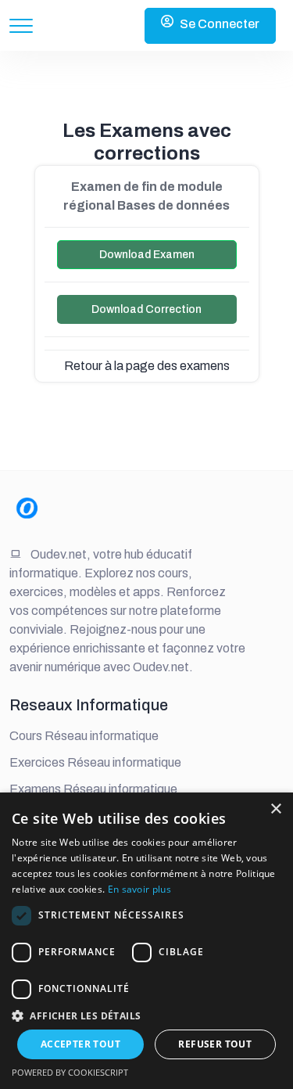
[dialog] (146, 940)
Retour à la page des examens (147, 365)
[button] (146, 1015)
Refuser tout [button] (215, 1044)
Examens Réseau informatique (93, 789)
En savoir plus (139, 889)
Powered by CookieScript (70, 1072)
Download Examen (147, 255)
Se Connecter (219, 24)
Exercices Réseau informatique (95, 762)
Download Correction (146, 309)
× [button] (275, 809)
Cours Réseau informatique (84, 735)
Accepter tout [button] (80, 1044)
